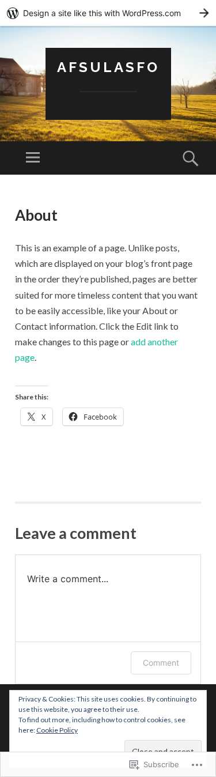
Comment (161, 662)
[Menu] (33, 158)
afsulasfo (108, 67)
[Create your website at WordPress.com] (108, 13)
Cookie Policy (57, 730)
